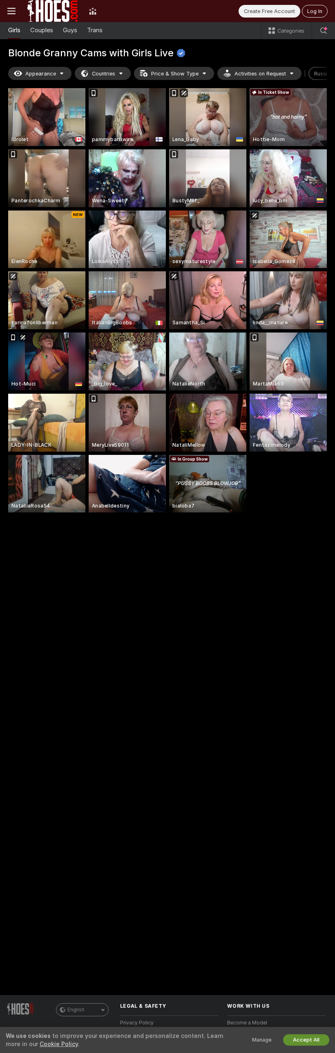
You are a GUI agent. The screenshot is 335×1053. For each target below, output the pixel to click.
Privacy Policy (137, 1023)
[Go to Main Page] (52, 11)
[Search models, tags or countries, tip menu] (323, 30)
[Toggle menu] (11, 11)
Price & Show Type (175, 74)
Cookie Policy (59, 1044)
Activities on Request (260, 74)
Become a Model (247, 1023)
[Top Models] (93, 11)
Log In (314, 11)
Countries (103, 74)
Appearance (40, 74)
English (76, 1010)
